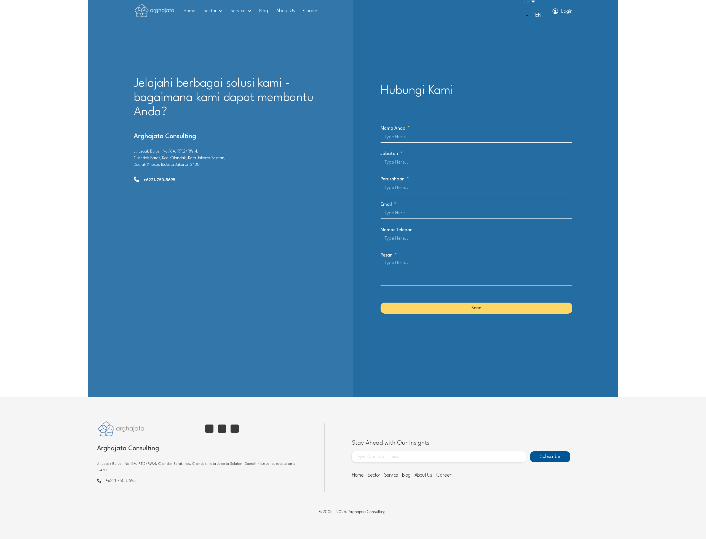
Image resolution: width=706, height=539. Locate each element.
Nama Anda (394, 128)
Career (310, 11)
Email (387, 204)
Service (238, 11)
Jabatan (390, 153)
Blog (263, 11)
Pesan (387, 255)
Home (189, 11)
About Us (285, 11)
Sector (210, 11)
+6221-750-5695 (159, 180)
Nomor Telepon (397, 230)
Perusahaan (393, 179)
